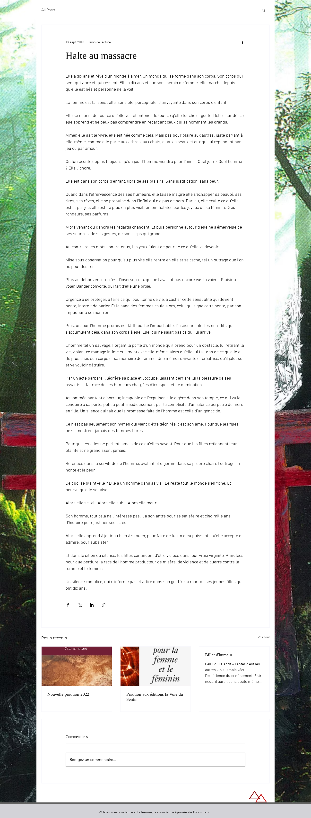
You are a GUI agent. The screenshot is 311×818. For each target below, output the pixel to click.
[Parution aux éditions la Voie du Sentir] (156, 666)
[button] (263, 10)
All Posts (48, 10)
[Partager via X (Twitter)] (80, 605)
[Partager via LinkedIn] (91, 605)
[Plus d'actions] (242, 42)
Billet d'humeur (218, 654)
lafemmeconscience (118, 812)
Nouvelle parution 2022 (68, 694)
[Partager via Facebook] (68, 605)
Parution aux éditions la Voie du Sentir (154, 697)
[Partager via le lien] (103, 605)
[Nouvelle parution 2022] (77, 666)
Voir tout (264, 637)
